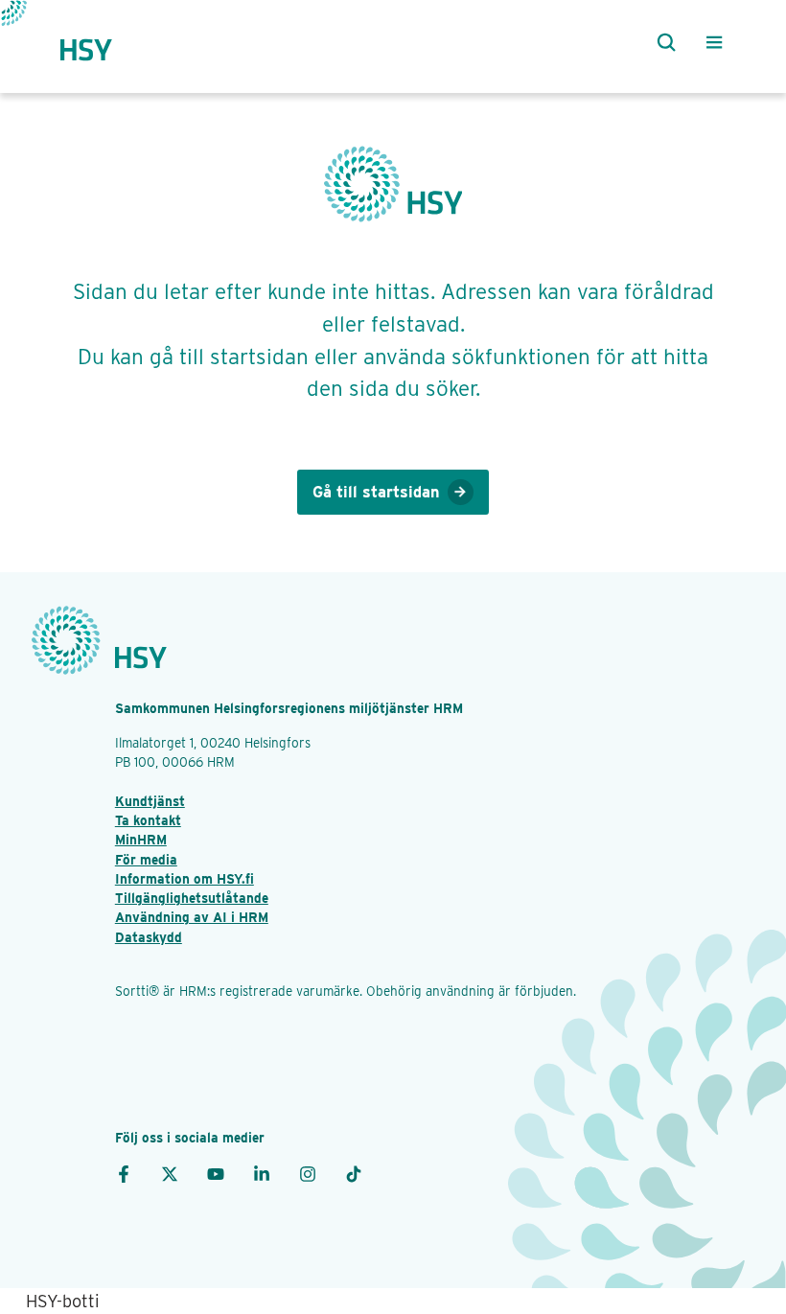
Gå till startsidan (375, 491)
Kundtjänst (150, 801)
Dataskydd (148, 937)
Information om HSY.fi (184, 879)
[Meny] (714, 42)
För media (146, 859)
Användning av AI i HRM (191, 917)
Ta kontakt (148, 820)
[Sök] (661, 42)
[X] (169, 1172)
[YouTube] (215, 1172)
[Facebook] (123, 1172)
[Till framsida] (103, 41)
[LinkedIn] (261, 1172)
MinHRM (141, 839)
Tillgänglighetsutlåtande (191, 898)
